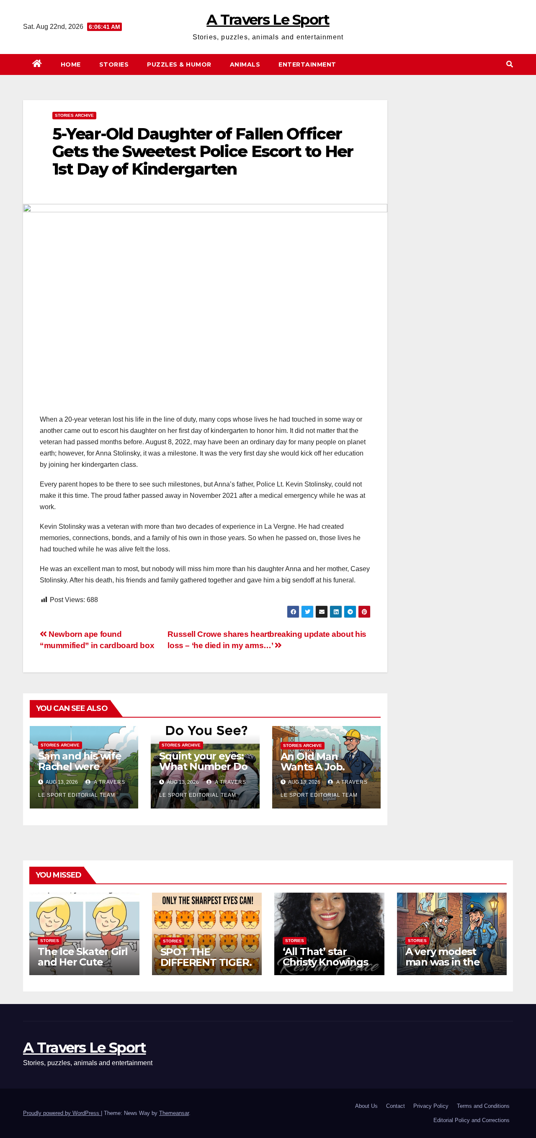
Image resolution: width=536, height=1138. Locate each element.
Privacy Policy (430, 1106)
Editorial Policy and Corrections (471, 1120)
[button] (509, 64)
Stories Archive (74, 115)
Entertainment (307, 64)
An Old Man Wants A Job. (313, 761)
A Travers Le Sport (267, 19)
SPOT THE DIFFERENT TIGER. (206, 957)
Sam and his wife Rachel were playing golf (79, 766)
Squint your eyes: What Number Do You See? (203, 766)
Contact (395, 1106)
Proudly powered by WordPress (62, 1113)
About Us (366, 1106)
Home (71, 64)
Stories (114, 64)
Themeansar (174, 1113)
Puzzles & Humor (179, 64)
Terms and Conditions (483, 1106)
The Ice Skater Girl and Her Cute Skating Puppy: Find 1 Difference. (83, 967)
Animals (245, 64)
